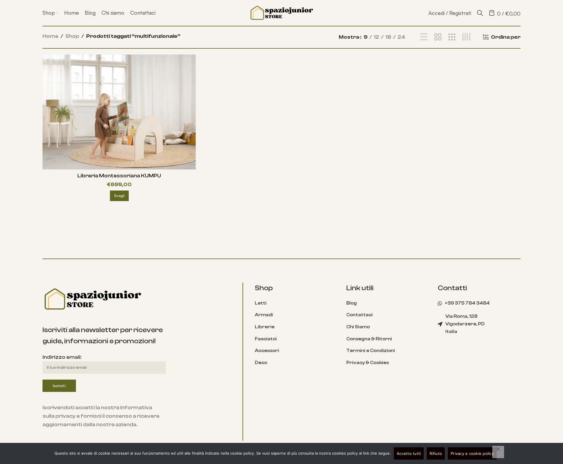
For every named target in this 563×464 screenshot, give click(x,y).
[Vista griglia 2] (437, 37)
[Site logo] (281, 12)
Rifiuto (436, 453)
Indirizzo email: (62, 357)
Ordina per (505, 37)
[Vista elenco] (423, 37)
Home (50, 36)
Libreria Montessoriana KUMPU (119, 176)
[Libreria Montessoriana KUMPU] (119, 112)
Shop (72, 36)
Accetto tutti (409, 453)
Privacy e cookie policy (472, 453)
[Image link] (92, 299)
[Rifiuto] (498, 452)
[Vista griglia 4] (466, 37)
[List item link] (296, 303)
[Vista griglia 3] (452, 37)
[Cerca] (480, 13)
